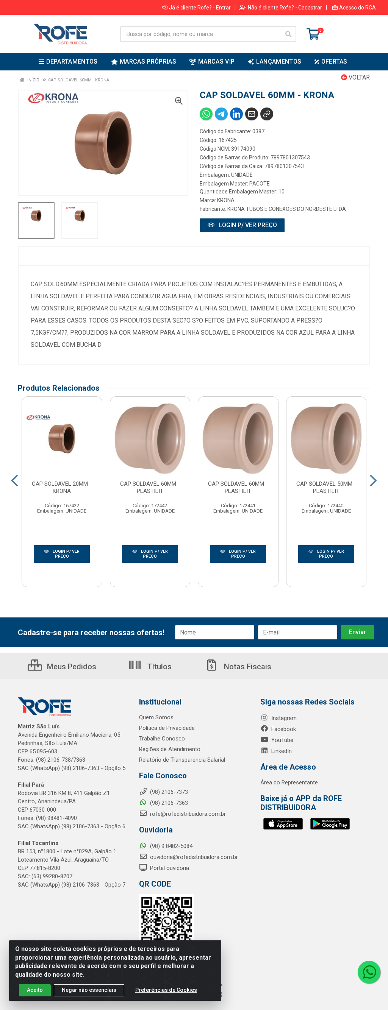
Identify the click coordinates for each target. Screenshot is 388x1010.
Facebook (283, 729)
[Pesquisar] (288, 34)
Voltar (358, 77)
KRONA (226, 200)
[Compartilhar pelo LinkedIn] (236, 114)
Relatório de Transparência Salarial (182, 759)
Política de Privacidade (167, 728)
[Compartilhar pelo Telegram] (221, 114)
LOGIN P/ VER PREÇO (247, 225)
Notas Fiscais (246, 666)
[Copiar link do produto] (266, 114)
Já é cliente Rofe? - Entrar (200, 7)
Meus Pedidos (70, 666)
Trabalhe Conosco (162, 738)
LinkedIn (281, 751)
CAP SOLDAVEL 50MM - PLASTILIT (326, 487)
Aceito (35, 990)
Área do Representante (289, 782)
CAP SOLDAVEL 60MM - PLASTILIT (150, 487)
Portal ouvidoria (169, 868)
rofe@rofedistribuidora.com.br (187, 813)
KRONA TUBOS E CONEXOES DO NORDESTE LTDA (286, 209)
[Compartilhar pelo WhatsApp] (206, 114)
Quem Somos (156, 717)
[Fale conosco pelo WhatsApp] (369, 972)
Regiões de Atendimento (169, 749)
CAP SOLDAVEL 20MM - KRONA (62, 487)
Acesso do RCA (357, 7)
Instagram (283, 718)
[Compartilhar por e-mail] (251, 114)
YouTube (281, 740)
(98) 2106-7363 (168, 803)
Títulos (159, 666)
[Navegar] (14, 480)
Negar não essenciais (89, 990)
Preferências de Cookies (166, 990)
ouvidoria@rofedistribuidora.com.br (193, 857)
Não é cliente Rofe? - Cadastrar (285, 7)
